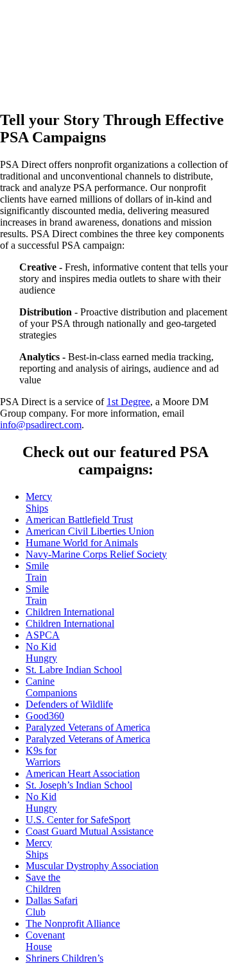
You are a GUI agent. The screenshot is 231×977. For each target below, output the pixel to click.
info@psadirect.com (40, 424)
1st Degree (128, 401)
